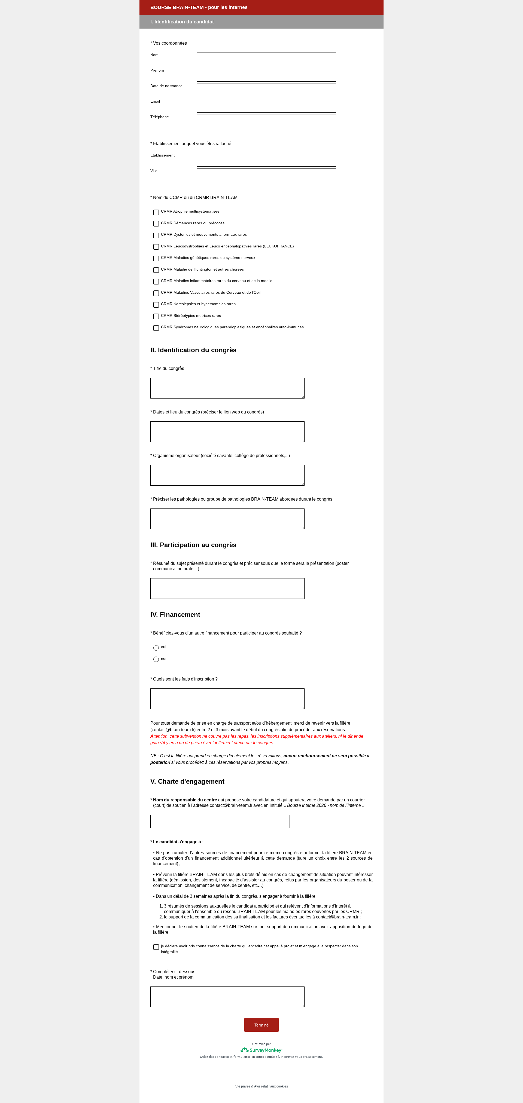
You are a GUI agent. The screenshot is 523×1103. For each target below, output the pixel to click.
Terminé (261, 1025)
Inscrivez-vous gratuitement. (302, 1057)
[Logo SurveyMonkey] (261, 1049)
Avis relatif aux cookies (271, 1086)
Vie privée (242, 1086)
